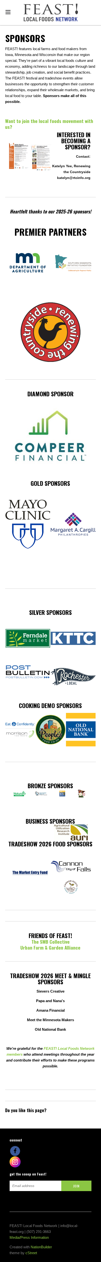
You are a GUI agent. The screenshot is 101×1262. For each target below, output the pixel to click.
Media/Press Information (29, 1237)
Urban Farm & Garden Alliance (50, 947)
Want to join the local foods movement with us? (49, 123)
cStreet (31, 1253)
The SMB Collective (50, 941)
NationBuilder (41, 1247)
